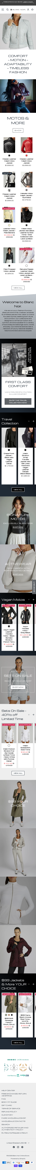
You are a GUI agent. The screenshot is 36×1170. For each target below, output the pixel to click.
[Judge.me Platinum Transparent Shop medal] (18, 1067)
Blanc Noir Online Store (20, 1155)
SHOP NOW (18, 687)
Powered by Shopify (18, 1158)
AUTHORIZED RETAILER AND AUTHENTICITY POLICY (15, 1129)
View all (18, 288)
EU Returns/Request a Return (15, 1133)
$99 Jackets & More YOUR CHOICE (14, 984)
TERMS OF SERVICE (11, 1108)
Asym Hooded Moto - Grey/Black (25, 629)
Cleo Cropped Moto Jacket (9, 270)
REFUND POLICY (9, 1112)
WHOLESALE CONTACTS (13, 1121)
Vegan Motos (13, 599)
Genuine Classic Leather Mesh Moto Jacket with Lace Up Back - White (26, 273)
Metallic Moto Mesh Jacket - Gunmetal (26, 195)
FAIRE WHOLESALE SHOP (14, 1118)
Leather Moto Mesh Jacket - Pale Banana (9, 231)
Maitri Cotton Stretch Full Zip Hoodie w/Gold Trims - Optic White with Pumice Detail (9, 755)
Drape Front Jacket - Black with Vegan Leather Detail (9, 458)
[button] (7, 9)
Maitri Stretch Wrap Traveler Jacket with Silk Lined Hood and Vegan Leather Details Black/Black (25, 463)
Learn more (28, 2)
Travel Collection (10, 421)
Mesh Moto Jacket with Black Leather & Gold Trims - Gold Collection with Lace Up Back (26, 234)
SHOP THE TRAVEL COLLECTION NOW (18, 401)
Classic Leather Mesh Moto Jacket (9, 161)
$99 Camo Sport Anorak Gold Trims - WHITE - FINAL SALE (25, 1019)
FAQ (4, 1099)
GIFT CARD (7, 1105)
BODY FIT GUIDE (9, 1102)
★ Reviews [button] (34, 587)
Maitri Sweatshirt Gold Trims (25, 748)
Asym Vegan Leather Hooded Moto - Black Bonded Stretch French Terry (9, 636)
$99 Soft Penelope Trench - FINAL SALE (8, 1021)
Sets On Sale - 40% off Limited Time (14, 715)
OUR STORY (7, 1115)
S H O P (18, 130)
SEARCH (6, 1124)
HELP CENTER (8, 1090)
